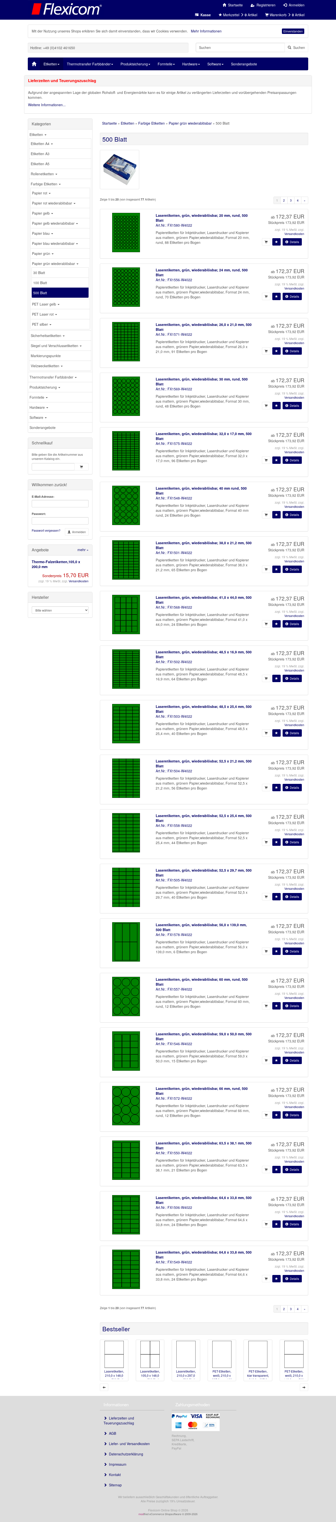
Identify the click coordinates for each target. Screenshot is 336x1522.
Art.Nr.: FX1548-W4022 (174, 498)
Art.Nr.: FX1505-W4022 (174, 880)
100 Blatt (40, 282)
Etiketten (37, 134)
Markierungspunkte (46, 355)
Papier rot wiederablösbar (52, 203)
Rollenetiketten (43, 173)
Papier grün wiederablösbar (54, 263)
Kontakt (114, 1474)
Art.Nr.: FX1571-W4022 (174, 334)
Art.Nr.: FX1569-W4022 (174, 388)
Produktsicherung (44, 387)
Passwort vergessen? (46, 530)
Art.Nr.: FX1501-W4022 (174, 552)
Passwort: (39, 514)
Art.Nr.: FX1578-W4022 (174, 934)
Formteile (37, 397)
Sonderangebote (43, 427)
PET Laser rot (43, 314)
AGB (111, 1433)
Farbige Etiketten (44, 183)
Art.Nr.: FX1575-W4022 (174, 443)
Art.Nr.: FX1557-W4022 (174, 989)
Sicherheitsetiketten (46, 335)
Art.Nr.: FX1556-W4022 (174, 279)
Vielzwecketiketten (45, 365)
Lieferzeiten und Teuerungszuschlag (119, 1420)
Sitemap (114, 1484)
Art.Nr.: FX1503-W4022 (174, 716)
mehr (83, 549)
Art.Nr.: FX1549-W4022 (174, 1261)
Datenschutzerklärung (125, 1453)
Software (37, 417)
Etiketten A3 (40, 153)
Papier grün (41, 253)
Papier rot (40, 192)
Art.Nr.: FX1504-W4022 (174, 770)
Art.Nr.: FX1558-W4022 (174, 825)
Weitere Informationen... (47, 104)
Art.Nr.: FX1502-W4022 (174, 661)
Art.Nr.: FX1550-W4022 (174, 1152)
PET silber (40, 324)
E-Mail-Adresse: (43, 497)
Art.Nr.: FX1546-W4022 (174, 1043)
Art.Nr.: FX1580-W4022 (174, 225)
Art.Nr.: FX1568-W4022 (174, 607)
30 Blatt (39, 272)
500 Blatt (40, 292)
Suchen (298, 47)
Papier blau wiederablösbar (54, 243)
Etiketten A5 (40, 163)
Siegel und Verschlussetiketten (55, 345)
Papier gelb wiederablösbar (54, 223)
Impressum (116, 1464)
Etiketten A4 (40, 143)
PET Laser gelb (44, 304)
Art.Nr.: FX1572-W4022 (174, 1098)
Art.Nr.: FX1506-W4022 (174, 1207)
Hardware (38, 407)
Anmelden (78, 532)
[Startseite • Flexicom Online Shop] (66, 8)
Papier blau (41, 233)
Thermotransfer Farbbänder (52, 377)
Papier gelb (41, 213)
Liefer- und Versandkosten (128, 1443)
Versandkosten (79, 581)
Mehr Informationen (206, 31)
